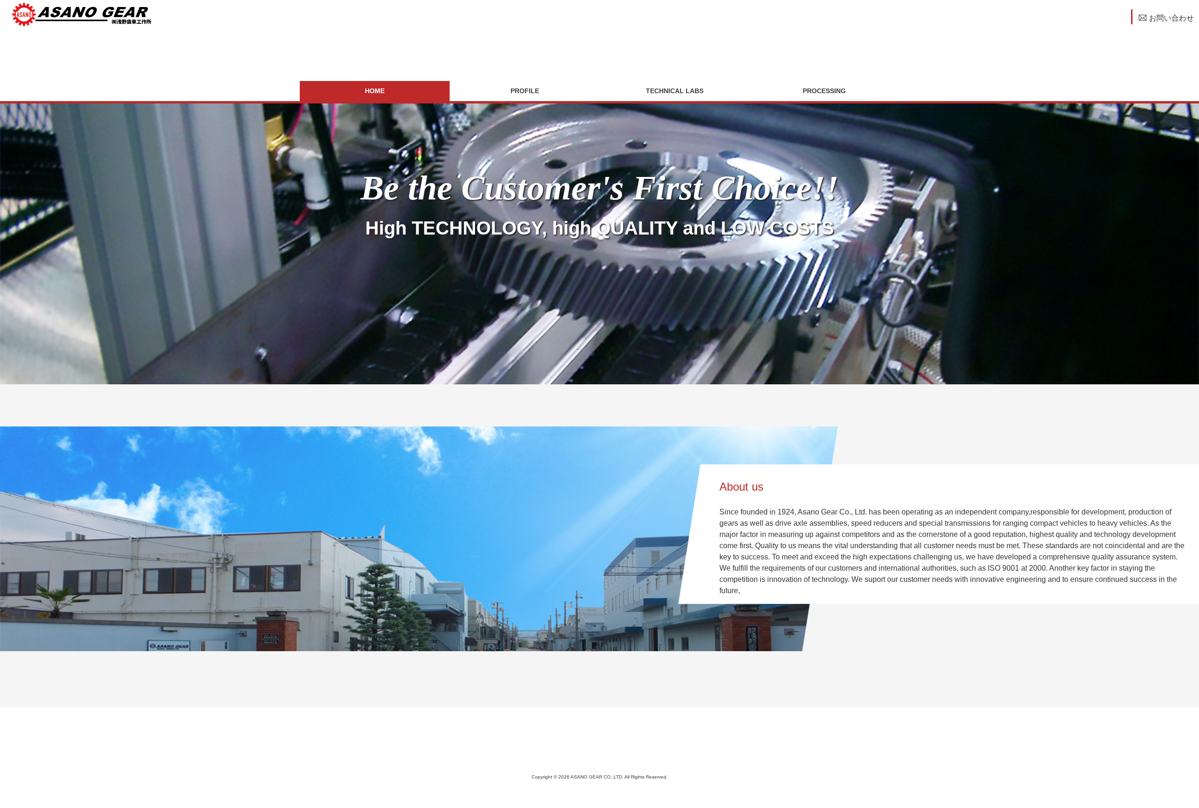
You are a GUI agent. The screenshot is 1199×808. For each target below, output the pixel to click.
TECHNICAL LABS (674, 91)
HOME (375, 91)
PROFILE (525, 91)
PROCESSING (824, 91)
